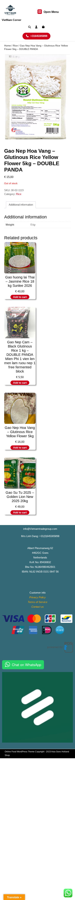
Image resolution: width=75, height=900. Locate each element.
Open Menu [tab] (51, 12)
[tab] (21, 204)
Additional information (21, 204)
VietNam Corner (11, 19)
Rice (15, 45)
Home (7, 45)
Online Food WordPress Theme (20, 751)
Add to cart (20, 296)
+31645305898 (40, 35)
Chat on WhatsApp (26, 664)
